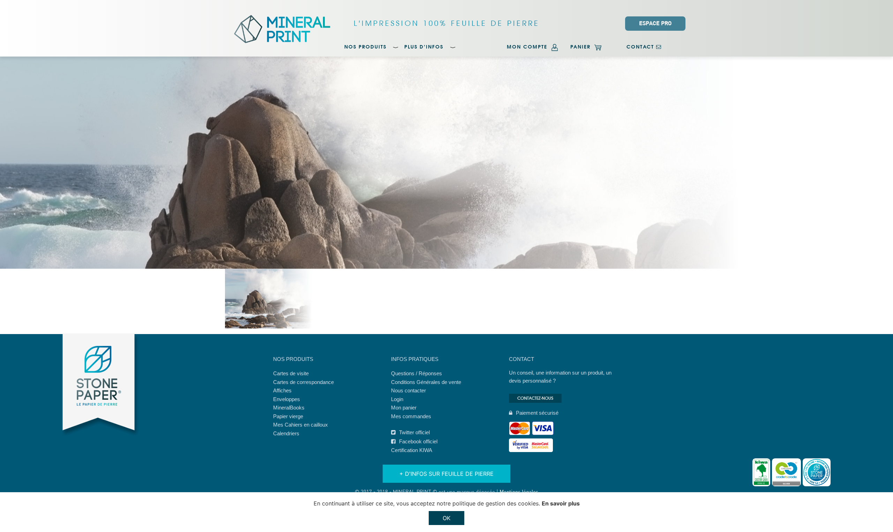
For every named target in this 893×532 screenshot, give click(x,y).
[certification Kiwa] (761, 472)
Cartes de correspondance (303, 382)
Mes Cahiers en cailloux (300, 425)
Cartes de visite (291, 373)
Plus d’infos (423, 47)
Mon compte (528, 47)
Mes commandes (411, 416)
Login (397, 399)
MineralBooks (289, 408)
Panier (581, 47)
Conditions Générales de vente (426, 382)
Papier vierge (288, 416)
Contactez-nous (535, 398)
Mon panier (404, 408)
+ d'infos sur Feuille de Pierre (446, 473)
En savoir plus (561, 503)
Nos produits (365, 47)
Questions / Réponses (416, 373)
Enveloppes (286, 399)
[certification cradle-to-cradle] (786, 472)
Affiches (282, 390)
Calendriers (286, 433)
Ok (446, 518)
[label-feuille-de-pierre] (817, 472)
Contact (641, 47)
